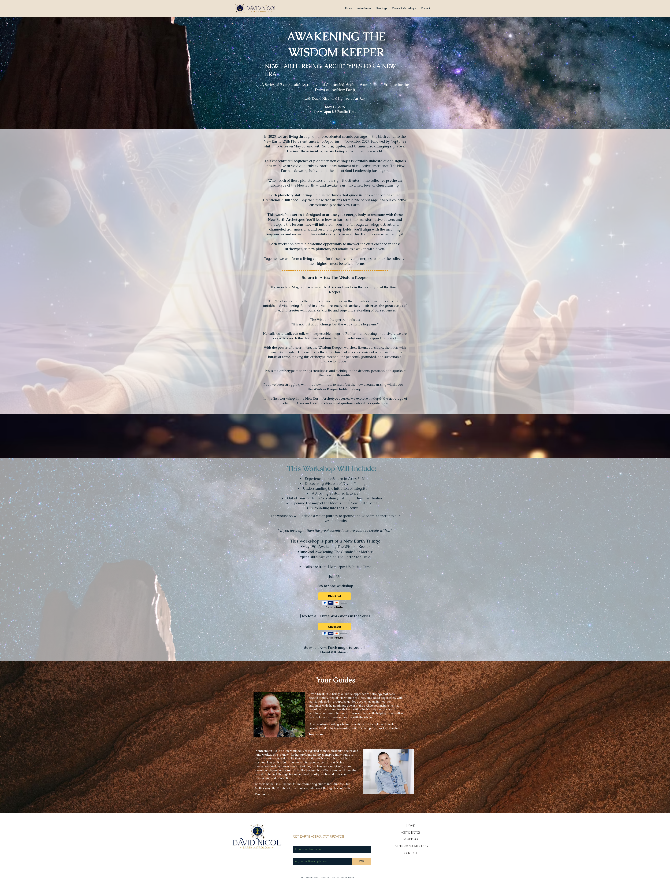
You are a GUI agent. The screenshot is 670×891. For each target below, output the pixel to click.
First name (299, 842)
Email (297, 854)
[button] (404, 8)
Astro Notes (410, 832)
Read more (315, 734)
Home (411, 825)
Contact (410, 853)
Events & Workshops (410, 846)
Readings (411, 839)
